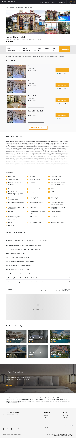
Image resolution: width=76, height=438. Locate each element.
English (61, 2)
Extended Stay (66, 423)
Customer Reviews (48, 419)
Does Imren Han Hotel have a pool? (16, 253)
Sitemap (46, 425)
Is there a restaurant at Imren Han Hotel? (18, 257)
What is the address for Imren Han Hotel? (18, 237)
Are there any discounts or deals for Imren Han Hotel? (21, 278)
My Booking (52, 2)
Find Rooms (65, 49)
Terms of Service (48, 421)
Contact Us (65, 415)
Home (7, 7)
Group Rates (66, 419)
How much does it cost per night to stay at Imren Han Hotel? (23, 245)
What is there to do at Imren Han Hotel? (17, 270)
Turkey (17, 7)
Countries (12, 7)
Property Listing (47, 427)
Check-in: (9, 48)
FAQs (45, 417)
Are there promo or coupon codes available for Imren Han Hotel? (24, 282)
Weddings (65, 421)
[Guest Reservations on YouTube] (18, 429)
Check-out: (24, 48)
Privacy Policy (47, 423)
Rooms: (39, 48)
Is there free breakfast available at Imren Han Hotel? (21, 261)
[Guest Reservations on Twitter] (7, 429)
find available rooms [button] (38, 128)
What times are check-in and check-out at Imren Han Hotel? (23, 249)
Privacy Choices (66, 425)
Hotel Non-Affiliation (49, 429)
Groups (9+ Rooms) (44, 2)
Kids (54, 48)
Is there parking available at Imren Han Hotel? (19, 265)
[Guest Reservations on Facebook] (4, 429)
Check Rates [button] (62, 70)
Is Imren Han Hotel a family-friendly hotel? (18, 274)
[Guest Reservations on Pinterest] (15, 429)
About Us (46, 415)
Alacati (21, 7)
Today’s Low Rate (63, 73)
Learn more (61, 57)
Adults (47, 48)
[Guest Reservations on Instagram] (11, 429)
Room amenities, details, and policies (36, 76)
